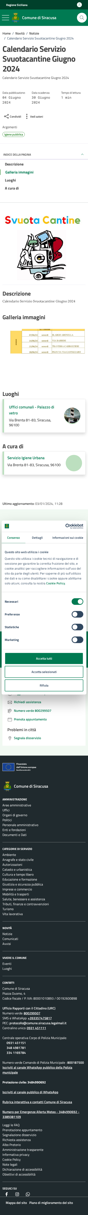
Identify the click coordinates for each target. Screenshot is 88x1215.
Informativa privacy (15, 1154)
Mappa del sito (16, 1202)
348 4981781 (16, 1047)
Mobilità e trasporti (15, 894)
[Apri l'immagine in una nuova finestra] (44, 250)
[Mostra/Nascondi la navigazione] (5, 17)
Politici (7, 819)
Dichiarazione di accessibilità (22, 1169)
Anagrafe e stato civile (18, 859)
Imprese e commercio (17, 889)
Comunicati (10, 938)
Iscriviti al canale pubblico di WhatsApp (30, 1092)
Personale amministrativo (20, 824)
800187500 (75, 1062)
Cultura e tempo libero (18, 874)
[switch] (77, 614)
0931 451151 (16, 1042)
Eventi (6, 963)
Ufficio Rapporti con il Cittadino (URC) (28, 1008)
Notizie (7, 933)
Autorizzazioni (12, 864)
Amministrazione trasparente (22, 1149)
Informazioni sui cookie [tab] (67, 537)
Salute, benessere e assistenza (23, 899)
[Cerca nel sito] (82, 18)
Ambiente (9, 854)
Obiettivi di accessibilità (18, 1174)
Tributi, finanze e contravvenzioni (25, 904)
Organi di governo (14, 815)
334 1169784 (16, 1052)
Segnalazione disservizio (19, 1134)
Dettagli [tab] (37, 537)
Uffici (6, 810)
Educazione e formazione (19, 879)
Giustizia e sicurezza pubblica (22, 884)
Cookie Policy (55, 583)
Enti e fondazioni (14, 829)
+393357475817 (40, 1018)
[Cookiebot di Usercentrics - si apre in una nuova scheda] (65, 526)
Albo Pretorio (11, 1144)
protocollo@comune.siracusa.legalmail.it (38, 1023)
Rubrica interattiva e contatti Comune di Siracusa (37, 1101)
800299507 (32, 1013)
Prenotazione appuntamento (22, 1129)
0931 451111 (36, 1027)
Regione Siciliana (16, 5)
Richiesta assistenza (16, 1139)
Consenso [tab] (13, 537)
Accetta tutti (44, 658)
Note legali (9, 1164)
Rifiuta (44, 685)
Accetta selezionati (44, 671)
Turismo (8, 908)
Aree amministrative (16, 805)
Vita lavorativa (12, 913)
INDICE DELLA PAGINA (17, 154)
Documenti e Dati (14, 834)
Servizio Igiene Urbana (26, 458)
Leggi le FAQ (11, 1125)
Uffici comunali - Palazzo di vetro (31, 410)
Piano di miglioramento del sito (51, 1202)
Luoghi (7, 968)
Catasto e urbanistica (17, 869)
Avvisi (6, 943)
